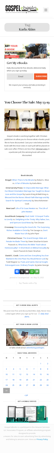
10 (6, 374)
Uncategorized (23, 277)
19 (20, 379)
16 (47, 374)
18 (13, 379)
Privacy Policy (42, 439)
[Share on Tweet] (22, 271)
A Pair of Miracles (22, 183)
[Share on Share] (17, 271)
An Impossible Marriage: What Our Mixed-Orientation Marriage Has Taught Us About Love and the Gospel (27, 191)
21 (34, 379)
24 (6, 385)
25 (13, 385)
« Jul (26, 395)
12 (20, 374)
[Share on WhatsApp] (31, 271)
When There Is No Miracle (23, 180)
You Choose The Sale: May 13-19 (27, 102)
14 (34, 374)
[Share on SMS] (36, 271)
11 (13, 374)
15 (41, 374)
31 (6, 390)
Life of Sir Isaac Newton (25, 208)
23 (47, 379)
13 (27, 374)
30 (47, 385)
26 (20, 385)
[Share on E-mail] (27, 271)
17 (6, 379)
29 (41, 385)
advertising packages (35, 347)
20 (27, 379)
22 (41, 379)
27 (27, 385)
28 (34, 385)
